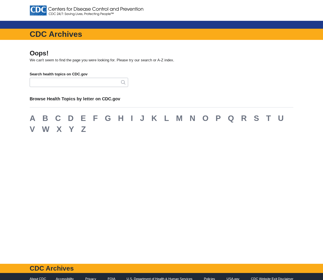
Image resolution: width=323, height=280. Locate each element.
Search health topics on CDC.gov (58, 74)
